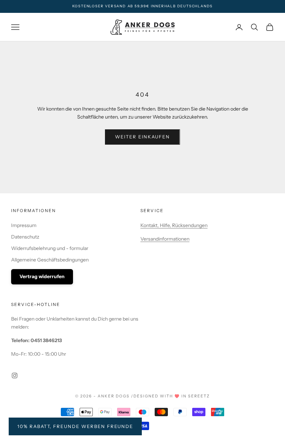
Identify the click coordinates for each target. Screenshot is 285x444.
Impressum (23, 225)
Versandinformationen (164, 239)
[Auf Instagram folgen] (14, 375)
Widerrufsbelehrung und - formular (49, 248)
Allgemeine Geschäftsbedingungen (50, 260)
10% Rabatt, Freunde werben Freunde (75, 426)
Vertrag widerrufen (42, 276)
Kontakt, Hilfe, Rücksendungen (173, 225)
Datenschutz (25, 237)
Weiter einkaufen (142, 136)
